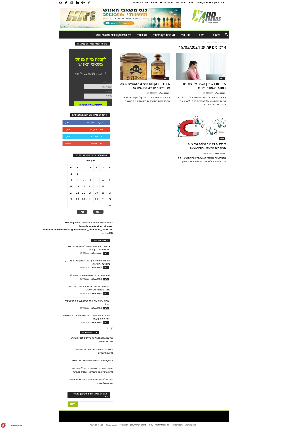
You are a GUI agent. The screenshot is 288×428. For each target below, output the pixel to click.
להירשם (68, 143)
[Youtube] (60, 2)
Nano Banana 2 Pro (104, 338)
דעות (201, 35)
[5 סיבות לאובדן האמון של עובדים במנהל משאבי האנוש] (201, 66)
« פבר (98, 212)
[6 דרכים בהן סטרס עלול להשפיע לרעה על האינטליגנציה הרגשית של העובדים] (145, 66)
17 (109, 192)
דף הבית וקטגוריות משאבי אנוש (113, 35)
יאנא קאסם (108, 360)
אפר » (81, 212)
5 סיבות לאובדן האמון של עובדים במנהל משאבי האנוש (204, 86)
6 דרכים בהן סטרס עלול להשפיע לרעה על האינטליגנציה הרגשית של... (145, 86)
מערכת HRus (219, 93)
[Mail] (72, 2)
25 (103, 199)
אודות (191, 2)
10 (109, 186)
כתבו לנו (180, 2)
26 (96, 199)
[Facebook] (89, 2)
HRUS (150, 424)
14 (83, 186)
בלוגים (222, 78)
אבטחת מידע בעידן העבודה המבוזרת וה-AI (90, 275)
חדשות (216, 35)
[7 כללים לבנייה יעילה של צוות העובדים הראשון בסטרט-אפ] (201, 127)
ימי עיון (154, 2)
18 (103, 192)
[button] (224, 35)
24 (109, 199)
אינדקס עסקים (140, 2)
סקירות (143, 35)
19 (96, 192)
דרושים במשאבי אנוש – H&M (85, 360)
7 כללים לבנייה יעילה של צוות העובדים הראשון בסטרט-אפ (207, 146)
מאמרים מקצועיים (165, 35)
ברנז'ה (186, 35)
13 (90, 186)
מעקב (67, 129)
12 (96, 186)
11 (103, 186)
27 (90, 199)
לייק (67, 122)
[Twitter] (66, 2)
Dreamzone (178, 424)
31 (109, 205)
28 (83, 199)
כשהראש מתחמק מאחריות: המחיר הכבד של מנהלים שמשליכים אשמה (89, 288)
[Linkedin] (78, 2)
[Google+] (83, 2)
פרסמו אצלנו (166, 2)
